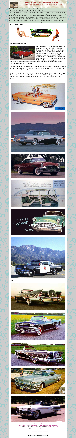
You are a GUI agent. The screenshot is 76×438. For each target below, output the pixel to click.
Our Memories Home (27, 8)
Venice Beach (24, 22)
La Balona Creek (30, 17)
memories (40, 431)
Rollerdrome (12, 20)
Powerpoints (17, 18)
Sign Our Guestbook (47, 425)
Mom (25, 10)
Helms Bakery (33, 15)
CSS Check (50, 426)
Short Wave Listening (34, 20)
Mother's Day (30, 10)
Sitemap (44, 8)
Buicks (27, 14)
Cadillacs (53, 14)
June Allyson (12, 17)
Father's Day (40, 10)
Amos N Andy (55, 12)
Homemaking (40, 15)
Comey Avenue (38, 14)
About (34, 8)
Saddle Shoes (19, 20)
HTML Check (56, 426)
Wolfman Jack (50, 22)
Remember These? (55, 18)
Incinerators (59, 15)
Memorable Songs (20, 17)
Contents (40, 425)
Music (48, 8)
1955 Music (16, 12)
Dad (36, 10)
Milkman (11, 18)
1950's (10, 12)
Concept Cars (46, 14)
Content (39, 8)
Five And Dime (25, 15)
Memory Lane (54, 17)
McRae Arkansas (39, 17)
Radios (33, 18)
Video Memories (33, 22)
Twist (19, 22)
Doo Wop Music (19, 10)
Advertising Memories (34, 12)
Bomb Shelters (21, 14)
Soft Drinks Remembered (46, 20)
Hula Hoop (53, 15)
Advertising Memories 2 (45, 12)
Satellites (26, 20)
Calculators (58, 14)
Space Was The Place (58, 20)
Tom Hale (15, 22)
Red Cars (38, 18)
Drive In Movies (17, 15)
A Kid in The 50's (24, 12)
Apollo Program (13, 14)
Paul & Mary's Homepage (15, 8)
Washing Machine (42, 22)
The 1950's (12, 10)
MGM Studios (47, 17)
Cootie (10, 15)
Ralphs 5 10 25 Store (26, 18)
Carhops (64, 14)
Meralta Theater (62, 17)
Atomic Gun (62, 12)
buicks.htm (45, 431)
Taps (10, 22)
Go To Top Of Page (38, 423)
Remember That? (46, 18)
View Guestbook (55, 425)
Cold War (32, 14)
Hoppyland (47, 15)
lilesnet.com (34, 431)
